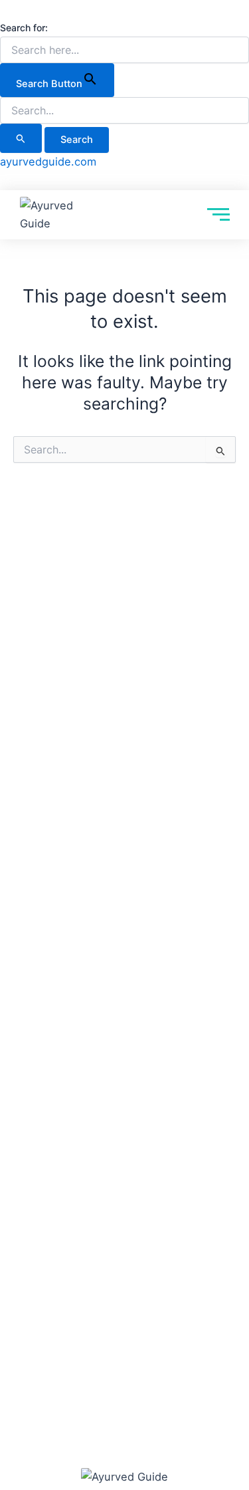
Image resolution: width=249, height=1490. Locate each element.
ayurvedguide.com (48, 161)
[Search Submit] (21, 138)
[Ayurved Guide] (48, 215)
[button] (6, 9)
